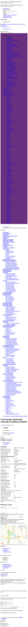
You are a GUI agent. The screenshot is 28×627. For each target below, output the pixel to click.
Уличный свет (10, 85)
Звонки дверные (9, 403)
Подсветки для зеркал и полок (12, 323)
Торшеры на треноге (10, 366)
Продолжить (3, 518)
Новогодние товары (11, 69)
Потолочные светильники (11, 343)
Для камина (8, 327)
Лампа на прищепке (10, 307)
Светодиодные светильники (12, 344)
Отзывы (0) (5, 443)
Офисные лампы (9, 312)
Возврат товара (6, 548)
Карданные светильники (11, 263)
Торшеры (9, 81)
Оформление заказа (7, 17)
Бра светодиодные (10, 299)
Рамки (7, 409)
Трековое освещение (11, 83)
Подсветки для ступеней (11, 386)
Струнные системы (10, 376)
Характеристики (6, 442)
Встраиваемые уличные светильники (14, 382)
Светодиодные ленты (11, 78)
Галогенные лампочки (11, 273)
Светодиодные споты (10, 363)
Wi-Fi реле (8, 398)
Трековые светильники (11, 377)
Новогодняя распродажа (12, 46)
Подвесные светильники (11, 342)
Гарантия (5, 549)
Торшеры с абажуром (10, 367)
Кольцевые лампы (10, 251)
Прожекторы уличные (11, 388)
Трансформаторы (9, 257)
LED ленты (9, 37)
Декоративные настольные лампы (14, 56)
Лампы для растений (11, 44)
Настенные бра (10, 64)
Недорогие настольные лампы (12, 311)
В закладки (3, 440)
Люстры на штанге (10, 284)
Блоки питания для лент (12, 53)
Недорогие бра (9, 301)
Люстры (8, 60)
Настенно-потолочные (11, 340)
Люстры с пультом (10, 285)
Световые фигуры (10, 318)
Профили (8, 353)
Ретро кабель (8, 410)
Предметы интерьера (11, 73)
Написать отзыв (9, 425)
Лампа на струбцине (10, 309)
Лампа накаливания (10, 274)
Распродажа (9, 49)
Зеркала (7, 329)
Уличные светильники (12, 84)
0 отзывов (3, 425)
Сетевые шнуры (9, 412)
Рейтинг (2, 516)
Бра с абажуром (9, 297)
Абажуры (8, 250)
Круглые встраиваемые (11, 265)
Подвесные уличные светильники (13, 385)
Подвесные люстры (10, 287)
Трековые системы (10, 378)
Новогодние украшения (11, 317)
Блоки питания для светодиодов (13, 349)
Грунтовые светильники (11, 383)
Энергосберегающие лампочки (13, 279)
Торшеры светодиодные (11, 370)
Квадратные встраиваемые (12, 264)
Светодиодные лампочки (11, 278)
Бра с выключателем (10, 298)
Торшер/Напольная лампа (12, 80)
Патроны (8, 406)
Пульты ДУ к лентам (10, 355)
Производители (6, 564)
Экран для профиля (10, 356)
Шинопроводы (9, 379)
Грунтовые (9, 39)
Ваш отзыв (3, 513)
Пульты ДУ (9, 47)
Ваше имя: (3, 507)
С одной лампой (9, 359)
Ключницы (8, 331)
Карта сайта (5, 567)
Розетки (7, 411)
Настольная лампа (11, 66)
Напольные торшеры (11, 45)
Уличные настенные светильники (13, 391)
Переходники (9, 408)
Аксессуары (9, 52)
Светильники (10, 76)
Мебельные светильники (11, 338)
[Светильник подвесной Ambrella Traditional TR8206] (15, 416)
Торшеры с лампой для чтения (12, 369)
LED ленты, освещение (12, 51)
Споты (8, 79)
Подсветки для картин (11, 324)
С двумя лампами (9, 358)
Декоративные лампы (10, 306)
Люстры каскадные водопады (12, 283)
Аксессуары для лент (10, 347)
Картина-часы (9, 330)
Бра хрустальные (9, 300)
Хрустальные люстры (10, 291)
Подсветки (9, 71)
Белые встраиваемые (10, 261)
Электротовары (10, 86)
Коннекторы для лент (10, 351)
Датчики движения (10, 401)
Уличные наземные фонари (12, 390)
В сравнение (9, 440)
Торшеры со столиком (10, 371)
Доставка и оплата (7, 551)
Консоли (9, 43)
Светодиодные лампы (10, 313)
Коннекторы (9, 41)
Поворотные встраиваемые (12, 266)
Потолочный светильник (12, 72)
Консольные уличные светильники (13, 384)
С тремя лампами (9, 360)
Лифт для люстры (10, 252)
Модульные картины (10, 332)
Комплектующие (10, 58)
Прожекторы (9, 74)
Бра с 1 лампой (9, 296)
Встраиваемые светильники (13, 54)
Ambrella (12, 432)
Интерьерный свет (11, 57)
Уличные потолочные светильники (13, 392)
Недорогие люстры (10, 286)
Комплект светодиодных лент (13, 40)
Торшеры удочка (9, 372)
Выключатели (9, 399)
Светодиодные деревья (11, 319)
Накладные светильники (11, 339)
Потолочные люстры (10, 289)
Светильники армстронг (12, 77)
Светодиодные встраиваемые (12, 267)
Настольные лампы (11, 67)
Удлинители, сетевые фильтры (12, 413)
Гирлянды (8, 316)
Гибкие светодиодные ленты (12, 350)
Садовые (9, 50)
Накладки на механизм (11, 405)
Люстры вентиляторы (10, 281)
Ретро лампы (8, 277)
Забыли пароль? (6, 14)
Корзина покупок (7, 16)
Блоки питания (10, 38)
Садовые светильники (11, 389)
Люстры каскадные (11, 61)
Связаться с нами (7, 566)
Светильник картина (10, 333)
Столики (8, 335)
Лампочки (9, 59)
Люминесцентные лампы (11, 276)
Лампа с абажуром (10, 310)
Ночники (8, 253)
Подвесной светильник (12, 70)
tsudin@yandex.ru (4, 574)
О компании (6, 550)
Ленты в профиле (10, 352)
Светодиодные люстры (11, 290)
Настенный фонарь (11, 65)
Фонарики (8, 258)
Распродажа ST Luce (8, 245)
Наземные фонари (11, 63)
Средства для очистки (10, 256)
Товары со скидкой (7, 565)
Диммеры (8, 402)
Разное (7, 254)
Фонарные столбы (10, 395)
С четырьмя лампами (10, 362)
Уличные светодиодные (11, 393)
